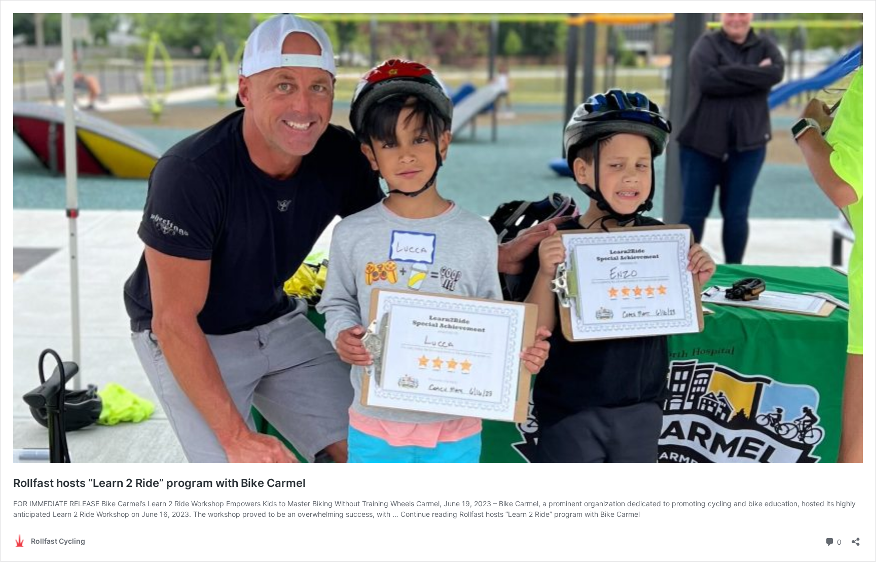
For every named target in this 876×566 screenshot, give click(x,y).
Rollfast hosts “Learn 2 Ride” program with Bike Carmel (159, 482)
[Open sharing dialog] (856, 538)
